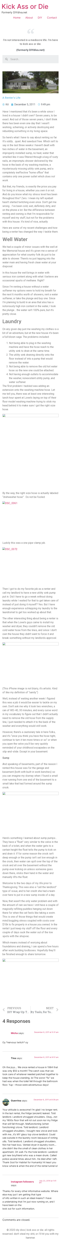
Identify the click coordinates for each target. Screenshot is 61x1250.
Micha (14, 1033)
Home (16, 17)
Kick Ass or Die (25, 6)
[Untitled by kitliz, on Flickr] (30, 451)
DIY (40, 17)
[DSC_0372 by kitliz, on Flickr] (30, 566)
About (29, 17)
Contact (52, 17)
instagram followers (22, 1181)
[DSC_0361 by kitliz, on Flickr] (30, 520)
